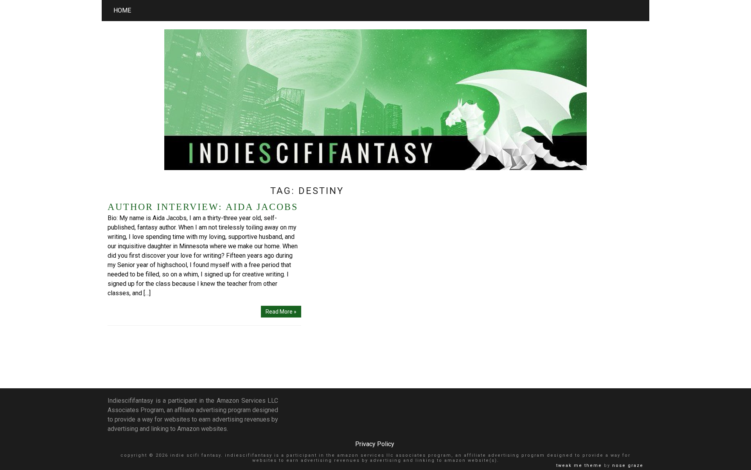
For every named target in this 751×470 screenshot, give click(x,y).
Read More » (281, 312)
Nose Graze (627, 465)
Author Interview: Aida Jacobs (203, 207)
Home (122, 10)
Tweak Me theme (579, 465)
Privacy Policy (374, 444)
